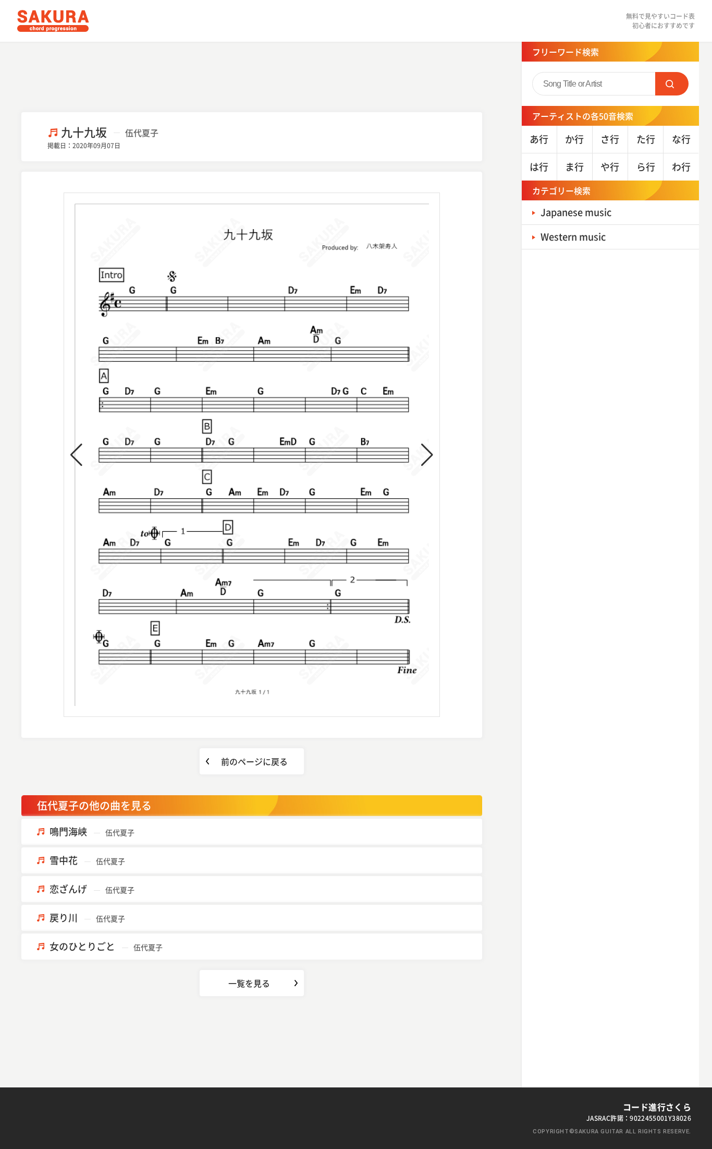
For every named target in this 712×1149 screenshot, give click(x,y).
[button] (76, 455)
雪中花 (87, 860)
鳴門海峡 (92, 831)
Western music (573, 237)
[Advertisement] (251, 75)
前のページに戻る (254, 761)
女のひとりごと (106, 946)
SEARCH (672, 83)
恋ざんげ (92, 889)
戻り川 (87, 918)
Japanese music (576, 212)
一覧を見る (249, 983)
